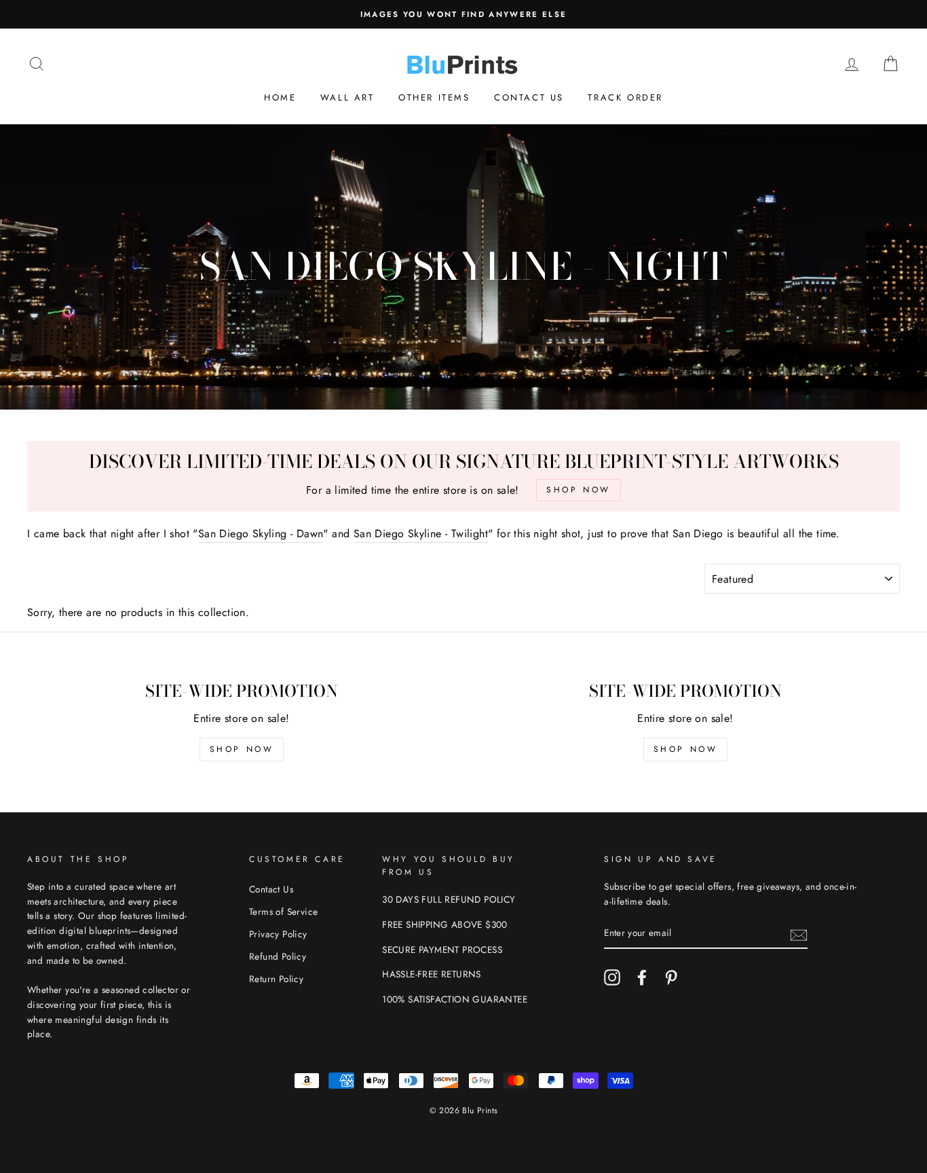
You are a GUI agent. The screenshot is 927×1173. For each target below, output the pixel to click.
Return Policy (276, 979)
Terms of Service (283, 911)
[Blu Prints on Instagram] (612, 977)
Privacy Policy (278, 934)
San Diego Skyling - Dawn (261, 533)
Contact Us (529, 97)
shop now (242, 749)
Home (280, 97)
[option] (463, 14)
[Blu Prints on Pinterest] (671, 977)
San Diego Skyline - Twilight (421, 533)
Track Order (625, 97)
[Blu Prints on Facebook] (642, 977)
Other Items (434, 97)
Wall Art (347, 97)
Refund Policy (277, 956)
